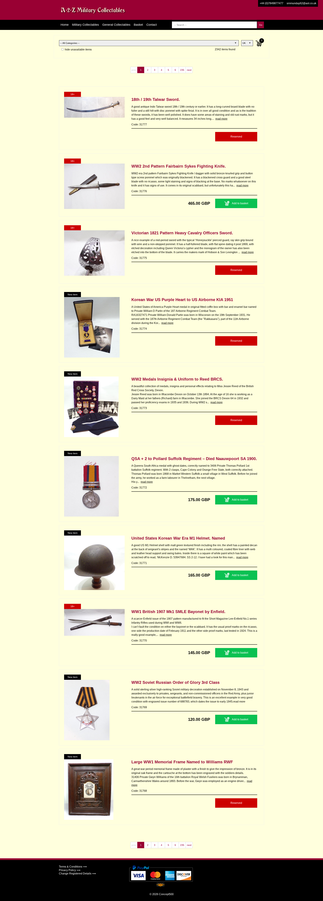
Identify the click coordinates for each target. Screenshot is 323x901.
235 (182, 70)
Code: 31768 (139, 790)
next (189, 70)
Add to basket (240, 203)
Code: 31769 (139, 707)
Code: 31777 (139, 124)
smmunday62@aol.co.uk (301, 3)
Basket (138, 24)
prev (134, 70)
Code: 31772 (139, 487)
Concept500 (166, 894)
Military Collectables (85, 24)
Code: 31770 (139, 640)
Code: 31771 (139, 563)
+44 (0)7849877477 (271, 3)
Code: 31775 (139, 258)
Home (65, 24)
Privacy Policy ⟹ (69, 870)
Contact (151, 24)
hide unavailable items (78, 49)
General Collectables (116, 24)
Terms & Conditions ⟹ (73, 866)
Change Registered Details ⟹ (77, 873)
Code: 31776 (139, 191)
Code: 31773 (139, 408)
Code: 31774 (139, 328)
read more (221, 118)
